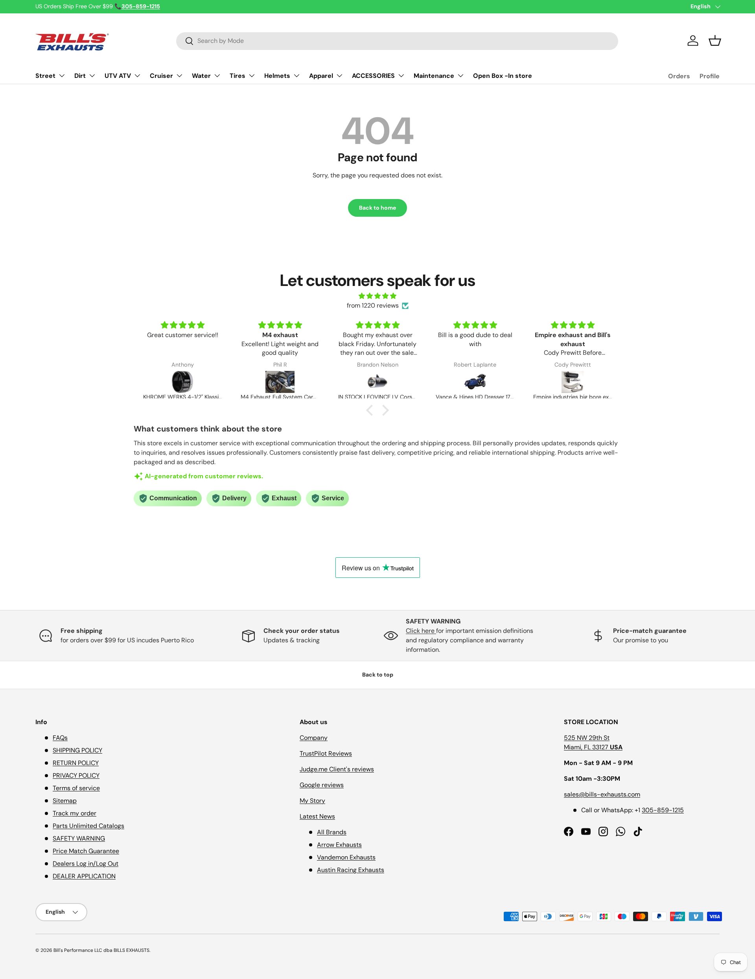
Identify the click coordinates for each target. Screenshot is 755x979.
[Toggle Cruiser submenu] (179, 75)
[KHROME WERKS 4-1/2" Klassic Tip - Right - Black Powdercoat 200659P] (182, 382)
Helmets (277, 76)
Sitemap (65, 800)
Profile (710, 76)
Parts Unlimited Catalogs (88, 826)
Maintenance (434, 76)
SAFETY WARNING (79, 838)
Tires (237, 76)
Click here (421, 631)
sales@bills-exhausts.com (602, 794)
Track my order (74, 813)
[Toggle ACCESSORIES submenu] (401, 75)
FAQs (60, 738)
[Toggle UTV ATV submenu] (137, 75)
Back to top (377, 674)
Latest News (317, 816)
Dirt (80, 76)
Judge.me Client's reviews (337, 769)
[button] (715, 40)
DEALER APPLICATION (84, 876)
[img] (377, 296)
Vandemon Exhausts (346, 857)
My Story (312, 800)
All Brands (331, 832)
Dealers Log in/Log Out (85, 863)
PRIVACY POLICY (76, 775)
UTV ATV (118, 76)
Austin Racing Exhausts (350, 870)
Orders (679, 76)
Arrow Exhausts (339, 845)
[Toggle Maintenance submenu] (460, 75)
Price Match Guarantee (86, 851)
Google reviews (322, 785)
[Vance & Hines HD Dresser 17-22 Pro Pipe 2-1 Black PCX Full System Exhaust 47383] (475, 382)
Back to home (377, 207)
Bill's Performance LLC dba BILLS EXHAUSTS (101, 950)
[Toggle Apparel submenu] (339, 75)
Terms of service (76, 788)
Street (45, 76)
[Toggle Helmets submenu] (296, 75)
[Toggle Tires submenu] (251, 75)
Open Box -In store (502, 76)
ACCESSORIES (373, 76)
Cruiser (161, 76)
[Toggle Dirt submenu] (92, 75)
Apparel (321, 76)
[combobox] (397, 41)
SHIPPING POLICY (77, 750)
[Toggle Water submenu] (217, 75)
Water (201, 76)
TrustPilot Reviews (326, 753)
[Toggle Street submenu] (61, 75)
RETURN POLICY (76, 763)
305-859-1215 (663, 810)
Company (314, 738)
